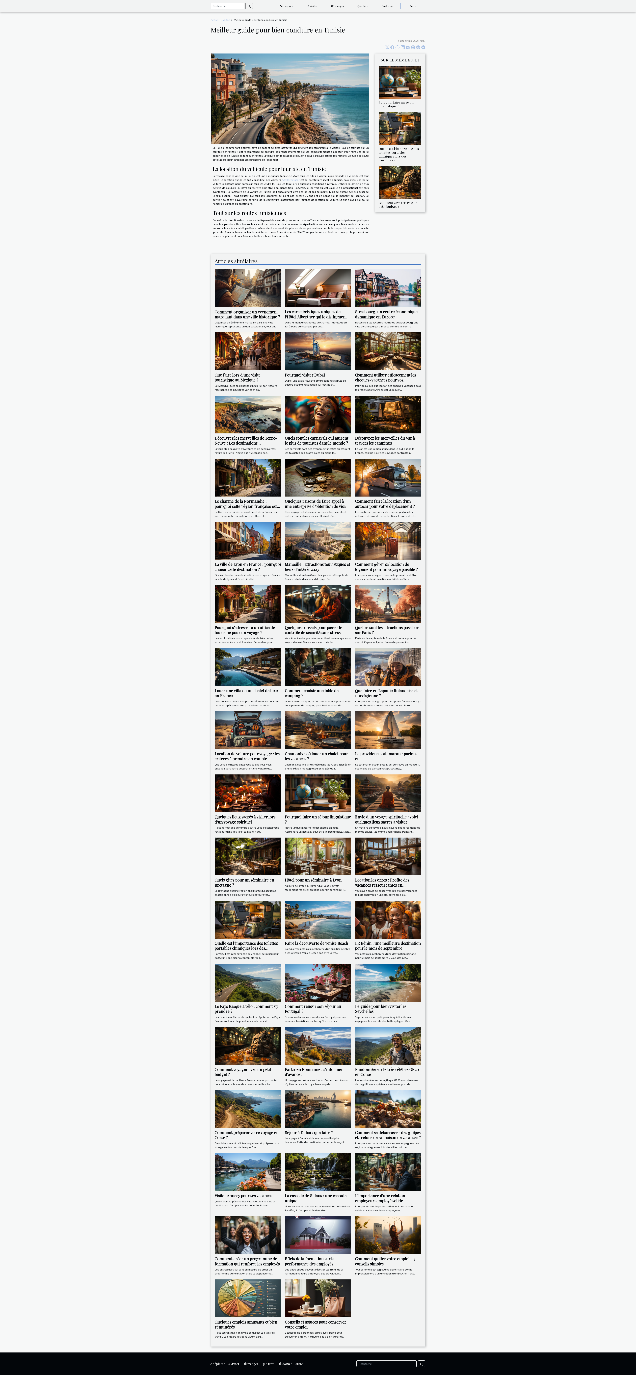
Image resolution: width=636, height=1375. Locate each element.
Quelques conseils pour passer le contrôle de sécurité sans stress (313, 630)
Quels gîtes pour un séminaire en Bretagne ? (244, 882)
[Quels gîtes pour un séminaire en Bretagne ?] (248, 856)
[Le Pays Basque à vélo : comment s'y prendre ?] (248, 982)
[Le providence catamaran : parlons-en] (388, 729)
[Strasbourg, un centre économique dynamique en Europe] (388, 287)
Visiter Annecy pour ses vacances (243, 1195)
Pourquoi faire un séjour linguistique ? (397, 104)
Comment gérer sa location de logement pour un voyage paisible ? (386, 566)
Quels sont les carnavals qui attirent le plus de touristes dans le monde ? (316, 440)
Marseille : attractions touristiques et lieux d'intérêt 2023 (317, 566)
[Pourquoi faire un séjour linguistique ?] (400, 81)
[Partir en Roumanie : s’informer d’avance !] (318, 1045)
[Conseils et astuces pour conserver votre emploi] (318, 1297)
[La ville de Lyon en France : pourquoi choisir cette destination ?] (248, 540)
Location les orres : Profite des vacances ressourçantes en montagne (382, 885)
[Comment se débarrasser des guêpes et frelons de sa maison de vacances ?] (388, 1108)
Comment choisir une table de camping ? (312, 693)
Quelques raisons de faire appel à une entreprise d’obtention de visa (315, 503)
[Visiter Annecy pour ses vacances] (248, 1171)
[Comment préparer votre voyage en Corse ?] (248, 1108)
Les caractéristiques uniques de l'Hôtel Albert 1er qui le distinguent (316, 314)
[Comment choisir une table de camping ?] (318, 666)
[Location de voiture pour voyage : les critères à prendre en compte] (248, 729)
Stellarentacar (291, 179)
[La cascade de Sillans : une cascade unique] (318, 1171)
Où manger (337, 5)
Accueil (215, 19)
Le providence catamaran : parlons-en (387, 756)
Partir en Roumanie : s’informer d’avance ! (314, 1072)
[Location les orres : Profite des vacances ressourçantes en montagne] (388, 856)
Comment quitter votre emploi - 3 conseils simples (385, 1261)
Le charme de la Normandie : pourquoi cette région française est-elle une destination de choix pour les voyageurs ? (248, 508)
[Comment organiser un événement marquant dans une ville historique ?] (248, 287)
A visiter (313, 5)
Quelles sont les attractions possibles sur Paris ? (387, 630)
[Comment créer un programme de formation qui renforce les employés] (248, 1234)
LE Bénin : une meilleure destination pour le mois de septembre (388, 945)
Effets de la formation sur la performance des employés (309, 1261)
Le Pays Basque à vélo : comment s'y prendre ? (246, 1009)
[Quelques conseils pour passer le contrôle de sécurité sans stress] (318, 603)
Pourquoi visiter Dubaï (305, 374)
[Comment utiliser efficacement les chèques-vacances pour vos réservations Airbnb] (388, 351)
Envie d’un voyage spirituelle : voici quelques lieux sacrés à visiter (386, 819)
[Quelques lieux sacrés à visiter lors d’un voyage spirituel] (248, 792)
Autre (413, 5)
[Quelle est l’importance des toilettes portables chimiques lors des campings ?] (400, 128)
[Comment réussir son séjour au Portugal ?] (318, 982)
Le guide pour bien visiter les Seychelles (380, 1009)
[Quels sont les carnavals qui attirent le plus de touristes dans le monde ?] (318, 414)
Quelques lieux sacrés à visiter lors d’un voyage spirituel (245, 819)
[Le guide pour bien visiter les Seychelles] (388, 982)
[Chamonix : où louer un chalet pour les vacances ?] (318, 729)
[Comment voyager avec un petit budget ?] (400, 182)
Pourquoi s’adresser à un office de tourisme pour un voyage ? (245, 630)
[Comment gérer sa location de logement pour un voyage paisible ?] (388, 540)
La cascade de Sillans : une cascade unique (315, 1198)
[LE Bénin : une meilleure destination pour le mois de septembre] (388, 919)
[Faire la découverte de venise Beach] (318, 919)
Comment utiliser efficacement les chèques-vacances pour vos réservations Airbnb (385, 380)
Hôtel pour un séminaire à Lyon (313, 879)
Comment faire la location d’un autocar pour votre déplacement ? (385, 503)
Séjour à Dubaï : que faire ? (309, 1132)
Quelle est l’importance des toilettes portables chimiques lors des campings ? (399, 154)
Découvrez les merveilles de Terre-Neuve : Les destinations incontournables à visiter (246, 443)
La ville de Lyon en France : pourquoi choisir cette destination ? (248, 566)
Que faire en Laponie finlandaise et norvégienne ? (386, 693)
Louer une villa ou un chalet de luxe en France (246, 693)
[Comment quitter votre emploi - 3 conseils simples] (388, 1234)
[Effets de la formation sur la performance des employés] (318, 1234)
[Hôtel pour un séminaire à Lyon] (318, 856)
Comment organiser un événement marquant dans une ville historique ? (247, 314)
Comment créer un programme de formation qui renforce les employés (247, 1261)
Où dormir (388, 5)
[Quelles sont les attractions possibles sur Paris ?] (388, 603)
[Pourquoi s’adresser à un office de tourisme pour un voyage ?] (248, 603)
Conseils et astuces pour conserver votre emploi (315, 1324)
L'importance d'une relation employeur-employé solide (380, 1198)
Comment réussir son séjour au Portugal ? (313, 1009)
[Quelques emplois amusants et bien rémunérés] (248, 1297)
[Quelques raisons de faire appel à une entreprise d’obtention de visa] (318, 477)
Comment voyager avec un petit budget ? (398, 204)
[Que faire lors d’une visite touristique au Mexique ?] (248, 351)
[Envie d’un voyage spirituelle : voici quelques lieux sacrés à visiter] (388, 792)
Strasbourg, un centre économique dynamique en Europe (386, 314)
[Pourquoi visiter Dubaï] (318, 351)
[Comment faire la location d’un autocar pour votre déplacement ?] (388, 477)
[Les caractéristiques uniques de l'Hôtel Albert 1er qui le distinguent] (318, 287)
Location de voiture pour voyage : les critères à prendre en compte (247, 756)
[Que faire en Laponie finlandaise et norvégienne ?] (388, 666)
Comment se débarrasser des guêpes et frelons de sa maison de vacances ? (388, 1135)
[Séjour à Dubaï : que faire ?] (318, 1108)
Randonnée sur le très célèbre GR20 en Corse (387, 1072)
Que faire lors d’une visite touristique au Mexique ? (238, 377)
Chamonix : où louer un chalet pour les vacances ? (316, 756)
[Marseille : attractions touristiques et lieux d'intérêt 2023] (318, 540)
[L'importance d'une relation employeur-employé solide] (388, 1171)
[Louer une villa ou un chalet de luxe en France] (248, 666)
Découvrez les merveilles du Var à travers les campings (385, 440)
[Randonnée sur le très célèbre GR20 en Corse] (388, 1045)
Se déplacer (287, 5)
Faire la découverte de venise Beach (316, 943)
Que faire (362, 5)
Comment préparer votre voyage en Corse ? (247, 1135)
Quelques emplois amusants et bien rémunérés (246, 1324)
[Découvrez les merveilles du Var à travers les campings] (388, 414)
